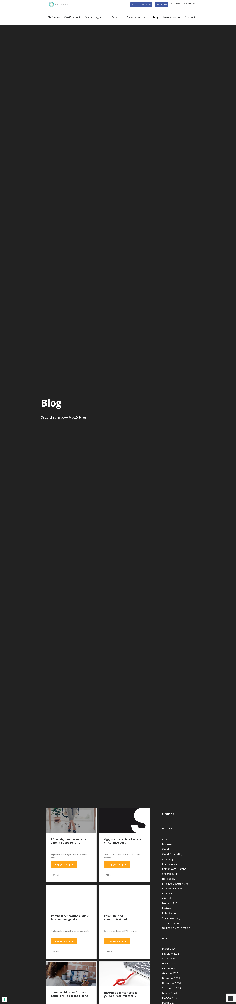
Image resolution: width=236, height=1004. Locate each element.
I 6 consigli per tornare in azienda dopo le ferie (68, 840)
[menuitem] (141, 4)
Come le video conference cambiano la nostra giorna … (71, 994)
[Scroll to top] (230, 998)
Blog (155, 17)
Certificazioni (72, 17)
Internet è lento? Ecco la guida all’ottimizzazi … (121, 994)
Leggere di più (64, 864)
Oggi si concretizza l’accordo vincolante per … (123, 840)
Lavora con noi (171, 17)
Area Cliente (175, 3)
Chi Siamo (54, 17)
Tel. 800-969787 (189, 3)
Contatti (190, 17)
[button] (71, 820)
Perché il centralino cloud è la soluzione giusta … (70, 917)
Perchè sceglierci (94, 17)
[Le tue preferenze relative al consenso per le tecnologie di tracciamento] (4, 999)
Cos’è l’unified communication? (115, 917)
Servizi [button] (116, 17)
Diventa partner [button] (136, 17)
